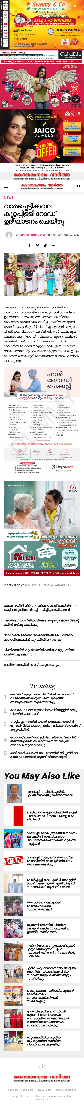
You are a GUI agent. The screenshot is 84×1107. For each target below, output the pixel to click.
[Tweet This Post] (37, 245)
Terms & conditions (65, 1090)
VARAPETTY (62, 585)
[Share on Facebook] (29, 245)
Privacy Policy (43, 1090)
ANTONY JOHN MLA (39, 585)
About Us (13, 1090)
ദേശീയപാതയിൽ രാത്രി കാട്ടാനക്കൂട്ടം (31, 665)
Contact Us (27, 1090)
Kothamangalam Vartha (32, 235)
